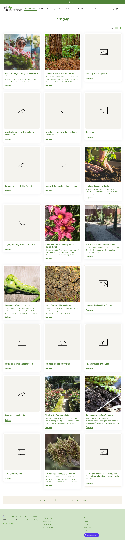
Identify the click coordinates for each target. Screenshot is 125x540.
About (90, 9)
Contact (97, 9)
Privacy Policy (47, 524)
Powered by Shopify (32, 520)
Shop (85, 518)
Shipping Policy (47, 518)
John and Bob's (11, 520)
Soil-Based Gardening (47, 9)
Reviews (69, 9)
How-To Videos (79, 9)
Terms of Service (48, 527)
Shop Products (30, 8)
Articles (60, 9)
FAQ (85, 531)
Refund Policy (47, 521)
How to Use (87, 527)
